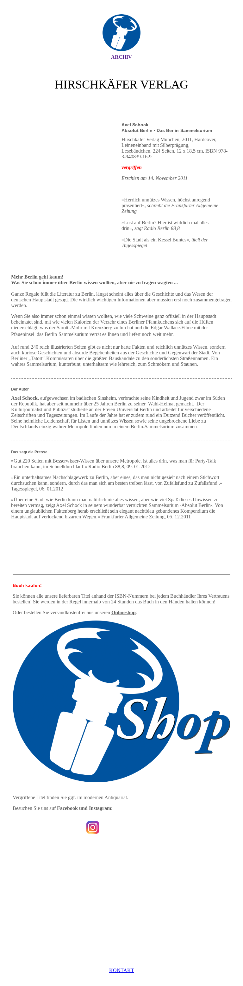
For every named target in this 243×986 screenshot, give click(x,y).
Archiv (121, 57)
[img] (121, 32)
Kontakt (121, 970)
